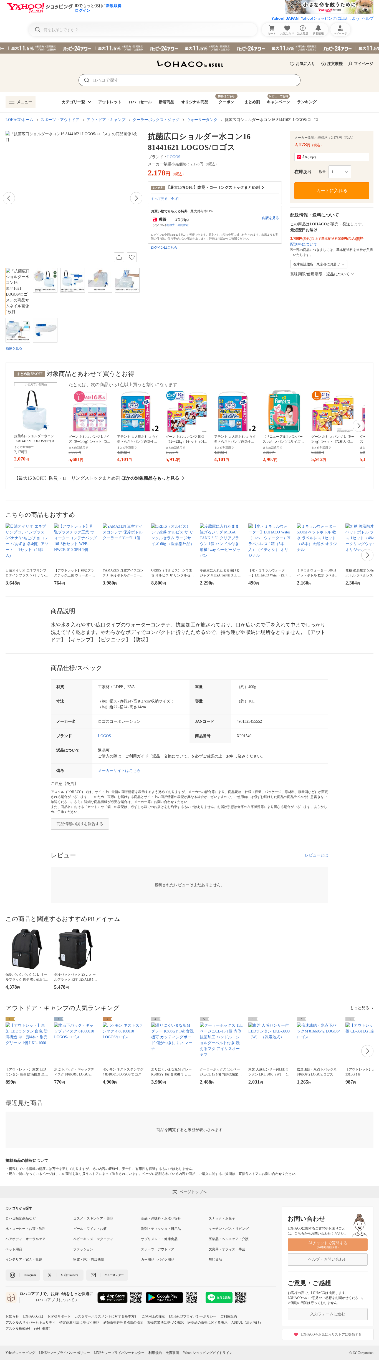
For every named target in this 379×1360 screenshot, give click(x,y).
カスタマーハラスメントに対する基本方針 (106, 1316)
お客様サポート (59, 1316)
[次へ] (136, 198)
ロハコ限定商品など (21, 1218)
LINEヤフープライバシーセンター (119, 1352)
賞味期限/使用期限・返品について (320, 274)
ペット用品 (14, 1249)
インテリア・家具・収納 (24, 1259)
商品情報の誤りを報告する (80, 824)
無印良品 (215, 1259)
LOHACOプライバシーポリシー (192, 1316)
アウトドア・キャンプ (106, 120)
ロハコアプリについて (55, 1300)
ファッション (83, 1249)
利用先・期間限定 (177, 224)
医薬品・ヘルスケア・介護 (229, 1239)
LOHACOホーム (19, 120)
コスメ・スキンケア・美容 (93, 1218)
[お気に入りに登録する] (132, 257)
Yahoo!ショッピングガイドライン (208, 1352)
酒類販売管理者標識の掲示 (123, 1322)
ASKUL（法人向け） (247, 1322)
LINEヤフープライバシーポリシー (64, 1352)
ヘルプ (367, 18)
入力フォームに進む (327, 1314)
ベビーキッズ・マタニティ (93, 1239)
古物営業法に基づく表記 (165, 1322)
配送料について (303, 244)
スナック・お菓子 (222, 1218)
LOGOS (173, 157)
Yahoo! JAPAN (285, 18)
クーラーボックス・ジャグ (156, 120)
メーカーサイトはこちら (119, 771)
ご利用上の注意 (153, 1316)
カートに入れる (331, 190)
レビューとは (316, 855)
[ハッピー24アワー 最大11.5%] (189, 48)
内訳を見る (270, 218)
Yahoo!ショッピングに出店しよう (330, 18)
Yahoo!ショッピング (20, 1352)
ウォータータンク (202, 120)
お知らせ (12, 1316)
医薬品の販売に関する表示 (208, 1322)
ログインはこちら (164, 248)
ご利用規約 (228, 1316)
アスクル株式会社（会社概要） (29, 1329)
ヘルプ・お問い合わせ (327, 1259)
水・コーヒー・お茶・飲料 (26, 1228)
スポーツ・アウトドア (60, 120)
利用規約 (155, 1352)
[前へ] (9, 198)
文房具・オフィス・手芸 (227, 1249)
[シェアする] (119, 257)
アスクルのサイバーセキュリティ (30, 1322)
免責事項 (172, 1352)
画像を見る (14, 348)
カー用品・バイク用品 (157, 1259)
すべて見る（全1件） (167, 199)
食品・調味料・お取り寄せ (161, 1218)
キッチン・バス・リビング (229, 1228)
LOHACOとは (33, 1316)
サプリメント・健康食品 (159, 1239)
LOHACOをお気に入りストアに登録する (331, 1334)
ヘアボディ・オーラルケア (26, 1239)
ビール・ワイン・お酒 (90, 1228)
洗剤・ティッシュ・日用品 (161, 1228)
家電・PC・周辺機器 (88, 1259)
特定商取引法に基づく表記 (79, 1322)
